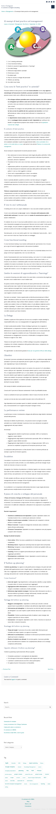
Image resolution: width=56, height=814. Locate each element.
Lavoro (39, 767)
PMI (27, 770)
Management (18, 24)
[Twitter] (49, 2)
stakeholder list (20, 780)
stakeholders (30, 780)
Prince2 (39, 770)
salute (6, 777)
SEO (45, 777)
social (6, 780)
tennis (25, 783)
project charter (18, 774)
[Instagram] (51, 2)
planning (21, 770)
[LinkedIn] (54, 2)
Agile (6, 763)
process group (8, 774)
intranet (19, 767)
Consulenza (28, 806)
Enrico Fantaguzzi (7, 6)
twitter (49, 783)
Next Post (51, 669)
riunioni (47, 774)
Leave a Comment (9, 24)
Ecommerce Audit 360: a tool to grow (14, 732)
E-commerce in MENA (10, 730)
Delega (24, 763)
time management (34, 783)
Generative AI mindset (10, 721)
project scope (38, 774)
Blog (28, 801)
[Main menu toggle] (53, 6)
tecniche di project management (13, 783)
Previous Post (6, 669)
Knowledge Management (30, 767)
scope (12, 777)
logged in (13, 679)
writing (6, 787)
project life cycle (29, 774)
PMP (32, 770)
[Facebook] (47, 2)
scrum (24, 777)
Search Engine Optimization (34, 777)
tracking (43, 783)
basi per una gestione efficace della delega (39, 350)
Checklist (13, 763)
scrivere (18, 777)
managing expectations (10, 770)
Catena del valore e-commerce (12, 727)
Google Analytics (10, 767)
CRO (19, 763)
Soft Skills (12, 780)
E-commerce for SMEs (28, 799)
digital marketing (33, 763)
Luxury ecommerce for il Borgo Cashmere (15, 724)
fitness (41, 763)
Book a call (28, 804)
